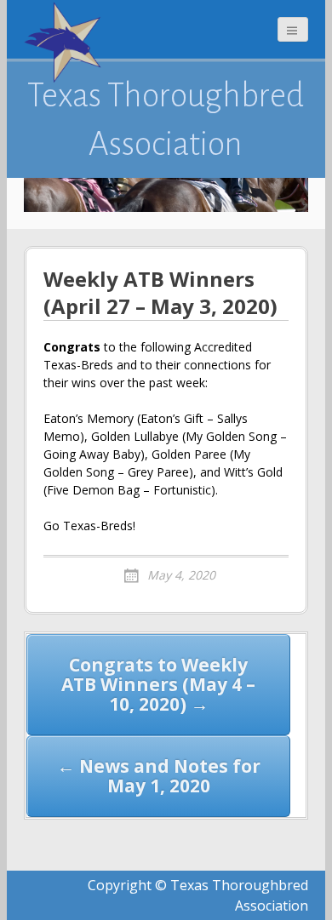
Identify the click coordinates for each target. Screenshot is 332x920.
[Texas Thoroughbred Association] (66, 42)
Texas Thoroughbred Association (165, 119)
